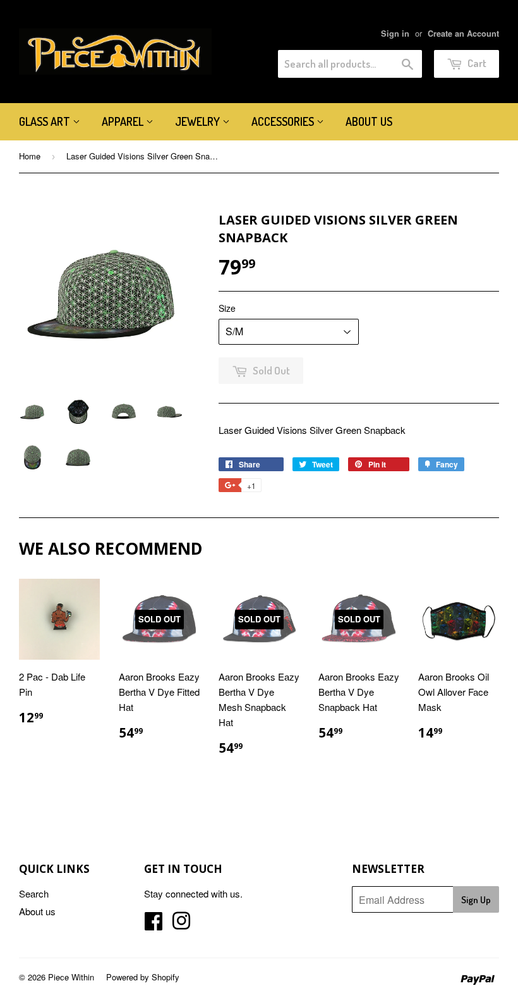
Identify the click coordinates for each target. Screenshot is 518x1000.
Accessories (283, 121)
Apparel (124, 121)
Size (227, 308)
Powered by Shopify (142, 977)
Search (34, 893)
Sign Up (476, 900)
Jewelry (198, 121)
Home (29, 156)
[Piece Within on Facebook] (153, 924)
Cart (476, 63)
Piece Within (71, 977)
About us (369, 121)
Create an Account (463, 33)
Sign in (395, 33)
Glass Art (46, 121)
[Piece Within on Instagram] (181, 924)
